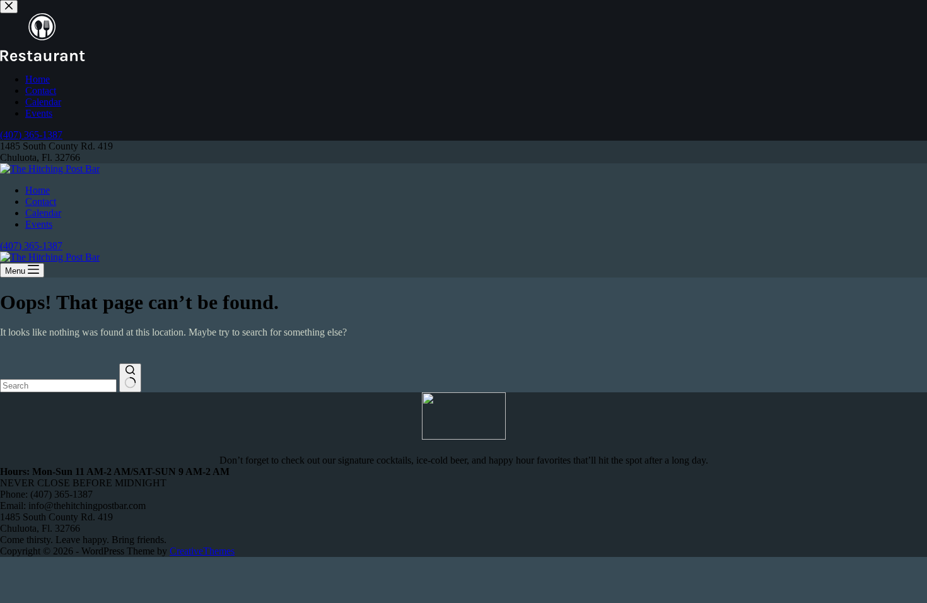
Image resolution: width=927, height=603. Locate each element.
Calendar (43, 213)
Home (37, 190)
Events (38, 224)
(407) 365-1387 (31, 245)
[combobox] (58, 385)
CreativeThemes (202, 551)
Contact (40, 201)
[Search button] (130, 377)
